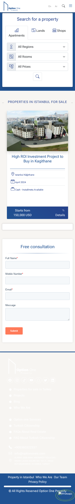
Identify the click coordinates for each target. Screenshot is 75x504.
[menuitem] (50, 6)
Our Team (60, 477)
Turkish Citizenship (27, 425)
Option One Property (52, 491)
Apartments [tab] (17, 35)
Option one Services (27, 419)
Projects (19, 395)
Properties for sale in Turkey (32, 389)
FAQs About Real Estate (30, 432)
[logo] (12, 6)
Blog (17, 401)
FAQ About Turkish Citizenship (34, 438)
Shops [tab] (61, 30)
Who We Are (22, 407)
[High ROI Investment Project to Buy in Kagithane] (37, 132)
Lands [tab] (40, 30)
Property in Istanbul (21, 477)
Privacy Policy (37, 482)
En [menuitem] (49, 6)
